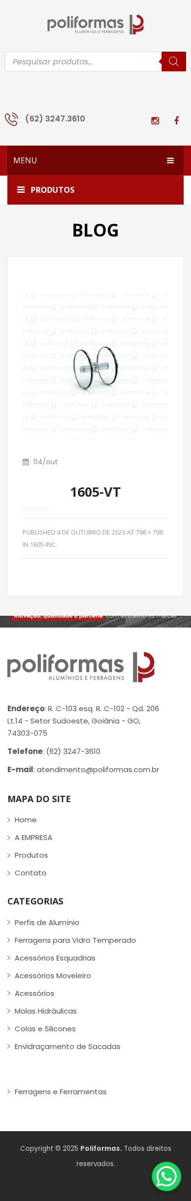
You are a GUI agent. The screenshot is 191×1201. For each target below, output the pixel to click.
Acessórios (34, 993)
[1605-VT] (95, 366)
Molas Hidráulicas (46, 1011)
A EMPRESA (33, 837)
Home (26, 819)
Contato (31, 873)
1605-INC (42, 544)
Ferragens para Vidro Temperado (75, 940)
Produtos (31, 855)
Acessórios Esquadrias (55, 958)
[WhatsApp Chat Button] (166, 1176)
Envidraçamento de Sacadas (67, 1046)
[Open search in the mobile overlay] (95, 61)
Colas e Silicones (45, 1028)
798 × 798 (149, 532)
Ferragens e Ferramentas (61, 1091)
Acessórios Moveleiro (53, 975)
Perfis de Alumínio (47, 922)
